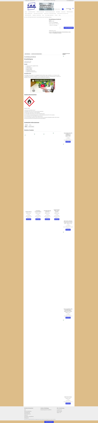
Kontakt (56, 15)
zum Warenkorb (68, 8)
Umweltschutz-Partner (31, 11)
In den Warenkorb (69, 27)
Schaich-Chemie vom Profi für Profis (62, 13)
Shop (59, 15)
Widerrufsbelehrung (27, 413)
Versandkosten (56, 22)
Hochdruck (59, 32)
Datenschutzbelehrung (27, 411)
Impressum (26, 415)
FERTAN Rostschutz (70, 11)
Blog (43, 15)
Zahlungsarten (26, 417)
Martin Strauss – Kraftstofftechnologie (50, 13)
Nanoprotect (63, 11)
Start (25, 17)
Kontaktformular (59, 409)
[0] (72, 9)
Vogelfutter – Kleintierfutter (37, 15)
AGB (25, 409)
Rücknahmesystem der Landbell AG (46, 409)
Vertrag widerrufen (27, 412)
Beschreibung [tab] (27, 53)
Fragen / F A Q (59, 412)
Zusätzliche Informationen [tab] (36, 53)
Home (26, 11)
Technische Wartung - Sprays (40, 17)
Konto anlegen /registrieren (49, 15)
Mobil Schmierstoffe (28, 15)
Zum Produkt (28, 219)
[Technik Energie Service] (31, 6)
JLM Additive (58, 11)
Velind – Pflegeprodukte (28, 13)
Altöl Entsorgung (59, 411)
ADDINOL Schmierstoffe (40, 11)
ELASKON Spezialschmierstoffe (50, 11)
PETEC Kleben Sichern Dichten (38, 13)
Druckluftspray (55, 32)
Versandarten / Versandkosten (29, 416)
